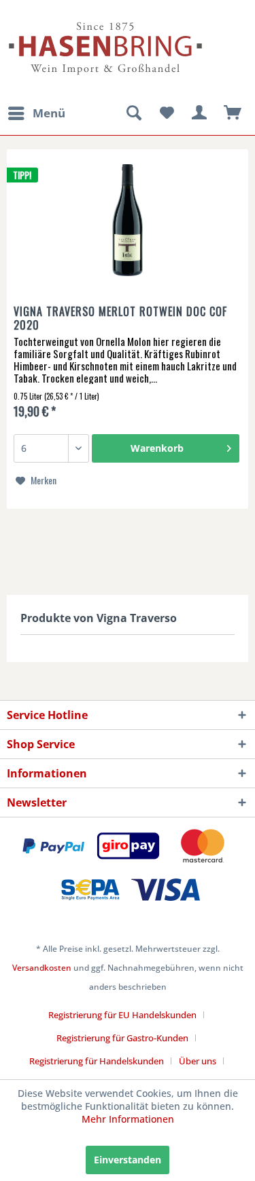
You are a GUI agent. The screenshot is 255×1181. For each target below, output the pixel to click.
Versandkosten (41, 967)
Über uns (197, 1061)
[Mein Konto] (200, 113)
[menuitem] (36, 113)
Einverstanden (127, 1159)
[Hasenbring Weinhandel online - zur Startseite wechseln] (67, 19)
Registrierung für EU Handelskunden (122, 1015)
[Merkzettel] (166, 113)
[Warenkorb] (233, 113)
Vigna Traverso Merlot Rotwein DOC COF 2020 (120, 318)
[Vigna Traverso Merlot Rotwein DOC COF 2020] (127, 222)
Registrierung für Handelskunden (96, 1061)
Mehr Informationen (128, 1118)
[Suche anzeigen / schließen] (133, 113)
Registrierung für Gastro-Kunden (122, 1038)
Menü (49, 113)
